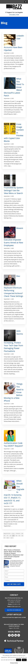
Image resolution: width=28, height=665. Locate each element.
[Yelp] (18, 635)
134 (16, 535)
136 (22, 535)
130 (4, 535)
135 (19, 535)
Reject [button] (24, 660)
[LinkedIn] (15, 635)
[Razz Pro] (14, 7)
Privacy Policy (14, 663)
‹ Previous (18, 533)
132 (10, 535)
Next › (8, 537)
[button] (25, 2)
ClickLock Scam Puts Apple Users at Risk (14, 617)
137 (4, 537)
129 (22, 533)
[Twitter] (12, 635)
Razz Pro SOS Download (14, 610)
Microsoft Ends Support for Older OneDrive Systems (14, 625)
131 (7, 535)
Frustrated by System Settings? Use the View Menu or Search (13, 190)
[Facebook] (9, 635)
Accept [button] (18, 660)
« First (13, 533)
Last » (12, 537)
